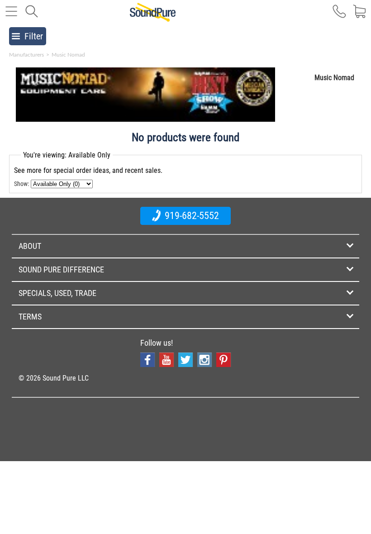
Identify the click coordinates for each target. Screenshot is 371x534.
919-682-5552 (190, 215)
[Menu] (11, 16)
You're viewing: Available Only (66, 155)
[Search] (31, 16)
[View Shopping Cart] (359, 16)
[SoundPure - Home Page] (153, 17)
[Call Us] (339, 16)
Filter (33, 36)
